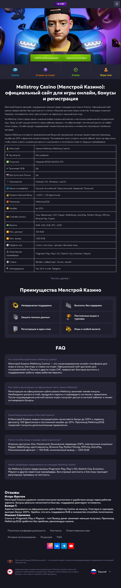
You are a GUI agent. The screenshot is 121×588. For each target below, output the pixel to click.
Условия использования (22, 537)
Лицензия (46, 537)
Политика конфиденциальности (26, 530)
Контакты (56, 530)
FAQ (59, 537)
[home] (60, 4)
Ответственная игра (78, 530)
